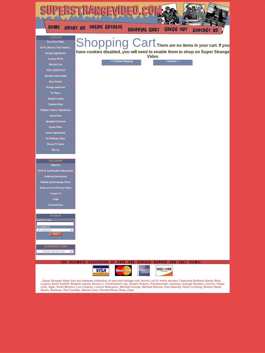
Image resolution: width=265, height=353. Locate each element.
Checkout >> (172, 61)
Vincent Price (108, 289)
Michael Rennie (152, 286)
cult (136, 280)
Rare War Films (55, 42)
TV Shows (55, 93)
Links (56, 199)
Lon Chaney (84, 286)
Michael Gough (130, 286)
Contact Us (56, 193)
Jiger (51, 286)
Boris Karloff (60, 283)
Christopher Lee (116, 283)
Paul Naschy (172, 286)
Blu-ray (56, 150)
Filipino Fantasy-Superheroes (55, 110)
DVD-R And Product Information (55, 171)
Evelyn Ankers (139, 283)
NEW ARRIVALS (55, 70)
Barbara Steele (203, 280)
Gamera (175, 283)
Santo (45, 289)
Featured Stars (55, 205)
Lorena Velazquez (106, 286)
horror (145, 280)
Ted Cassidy (71, 289)
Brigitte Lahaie (56, 98)
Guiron (210, 283)
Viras (122, 289)
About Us (56, 165)
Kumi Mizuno (65, 286)
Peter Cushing (192, 286)
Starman (56, 289)
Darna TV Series (55, 144)
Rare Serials (55, 81)
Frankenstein (159, 283)
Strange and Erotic (55, 87)
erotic (163, 280)
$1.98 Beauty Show (55, 138)
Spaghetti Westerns (56, 121)
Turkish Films (55, 104)
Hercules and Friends (56, 76)
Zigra (130, 289)
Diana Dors (56, 115)
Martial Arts (55, 64)
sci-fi (154, 280)
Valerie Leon (89, 289)
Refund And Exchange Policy (56, 182)
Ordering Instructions (55, 176)
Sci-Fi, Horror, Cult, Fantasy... (55, 47)
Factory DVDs (55, 59)
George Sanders (193, 283)
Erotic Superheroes (55, 133)
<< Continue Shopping (121, 61)
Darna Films (55, 127)
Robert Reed (212, 286)
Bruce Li (98, 283)
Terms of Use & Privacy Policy (56, 188)
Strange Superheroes (55, 53)
